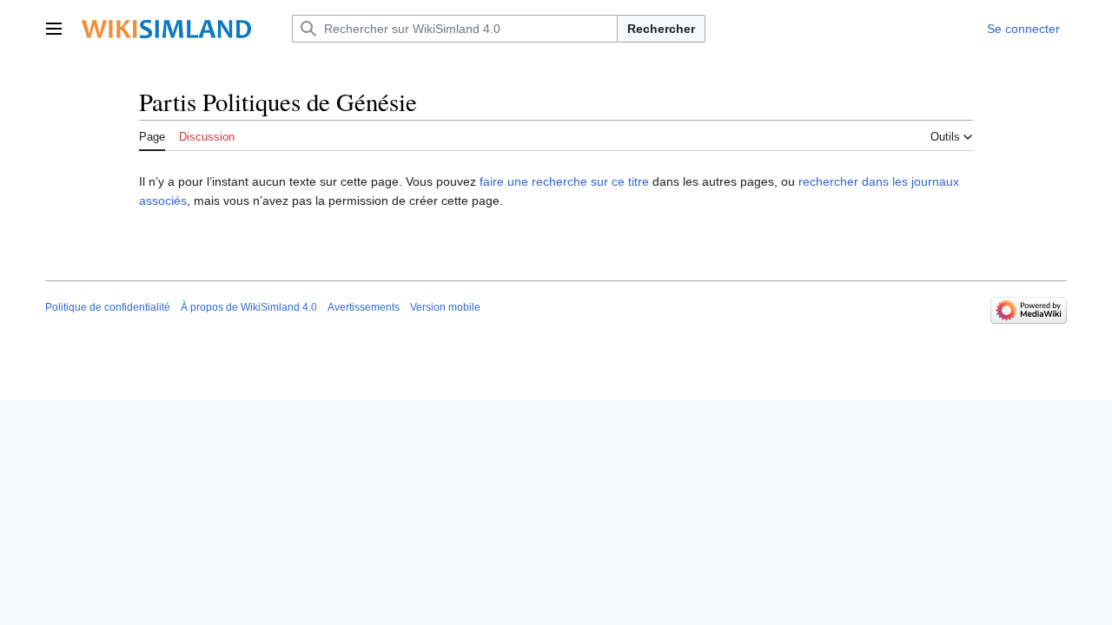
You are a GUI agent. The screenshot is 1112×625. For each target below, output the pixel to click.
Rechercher (661, 29)
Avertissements (364, 307)
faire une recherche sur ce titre (564, 181)
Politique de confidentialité (107, 307)
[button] (54, 29)
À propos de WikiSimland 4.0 (249, 307)
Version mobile (445, 307)
